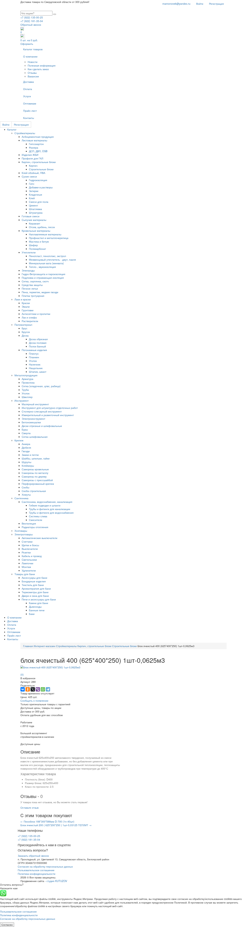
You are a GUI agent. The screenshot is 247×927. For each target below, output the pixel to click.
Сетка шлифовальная (35, 436)
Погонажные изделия (34, 350)
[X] (33, 689)
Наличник (34, 364)
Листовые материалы (34, 140)
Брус (24, 328)
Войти (199, 3)
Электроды (28, 270)
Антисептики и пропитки (36, 314)
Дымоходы (35, 606)
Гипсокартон (36, 144)
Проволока (28, 382)
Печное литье (30, 288)
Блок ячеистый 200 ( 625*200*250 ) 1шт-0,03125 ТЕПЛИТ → (55, 825)
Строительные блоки (41, 169)
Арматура (27, 379)
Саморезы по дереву (34, 476)
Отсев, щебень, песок (42, 227)
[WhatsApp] (43, 689)
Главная (28, 646)
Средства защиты (32, 285)
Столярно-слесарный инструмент (42, 411)
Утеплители (29, 252)
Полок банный (37, 346)
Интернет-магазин (44, 646)
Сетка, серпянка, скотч (35, 281)
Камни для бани (38, 603)
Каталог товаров (32, 49)
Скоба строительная (34, 491)
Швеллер (27, 397)
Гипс (31, 183)
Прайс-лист (30, 110)
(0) (22, 674)
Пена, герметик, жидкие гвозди (40, 292)
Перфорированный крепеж (38, 483)
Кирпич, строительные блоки (39, 162)
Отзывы (32, 72)
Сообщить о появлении (34, 700)
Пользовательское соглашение (36, 870)
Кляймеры (28, 465)
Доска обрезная (38, 339)
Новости (32, 62)
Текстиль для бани (33, 585)
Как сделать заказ (38, 69)
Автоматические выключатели (39, 538)
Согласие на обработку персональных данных (45, 866)
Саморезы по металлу (35, 473)
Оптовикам (29, 103)
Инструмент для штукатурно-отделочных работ (50, 408)
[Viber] (38, 689)
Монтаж (26, 567)
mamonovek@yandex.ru (176, 3)
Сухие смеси (29, 176)
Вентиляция (29, 523)
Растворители (30, 321)
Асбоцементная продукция (38, 136)
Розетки (26, 552)
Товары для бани (24, 574)
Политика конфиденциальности (36, 873)
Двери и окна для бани (35, 596)
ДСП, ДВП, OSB (38, 151)
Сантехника (21, 498)
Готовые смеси (30, 216)
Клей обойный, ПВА (33, 173)
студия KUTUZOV (56, 881)
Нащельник (35, 368)
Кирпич (33, 165)
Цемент (33, 205)
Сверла (26, 433)
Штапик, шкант (37, 371)
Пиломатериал (23, 324)
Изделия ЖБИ (30, 155)
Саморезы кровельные (35, 469)
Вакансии (33, 76)
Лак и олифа (29, 317)
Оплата (27, 89)
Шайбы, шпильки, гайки (36, 458)
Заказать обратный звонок (33, 855)
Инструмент (21, 400)
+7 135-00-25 (31, 17)
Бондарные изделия (34, 581)
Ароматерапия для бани (36, 588)
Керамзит (34, 223)
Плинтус (34, 353)
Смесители (35, 520)
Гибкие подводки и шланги (44, 505)
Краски (26, 303)
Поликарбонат (37, 249)
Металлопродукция (25, 375)
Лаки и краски (22, 299)
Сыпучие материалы (34, 220)
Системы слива (38, 516)
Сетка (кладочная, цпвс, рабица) (41, 386)
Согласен (7, 924)
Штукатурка (35, 212)
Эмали (26, 306)
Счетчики (27, 541)
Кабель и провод (32, 556)
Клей (32, 198)
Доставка (28, 82)
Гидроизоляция (38, 180)
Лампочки (27, 563)
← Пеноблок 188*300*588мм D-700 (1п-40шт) (47, 821)
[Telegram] (48, 689)
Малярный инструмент (35, 404)
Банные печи (36, 610)
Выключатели (30, 549)
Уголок (33, 361)
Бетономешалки (31, 422)
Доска (25, 335)
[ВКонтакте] (22, 689)
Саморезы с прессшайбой (37, 480)
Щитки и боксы (30, 545)
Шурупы (26, 462)
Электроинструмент (33, 418)
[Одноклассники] (27, 689)
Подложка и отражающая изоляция (43, 277)
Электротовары (23, 534)
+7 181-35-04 (31, 21)
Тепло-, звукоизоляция (42, 267)
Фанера (33, 147)
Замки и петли (30, 455)
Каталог (11, 129)
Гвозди (26, 451)
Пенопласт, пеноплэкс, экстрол (47, 256)
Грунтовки (27, 310)
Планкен (34, 357)
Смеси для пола (38, 202)
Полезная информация (42, 65)
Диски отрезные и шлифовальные (42, 426)
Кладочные (35, 194)
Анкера (26, 444)
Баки (32, 614)
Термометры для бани (35, 592)
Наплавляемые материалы (45, 234)
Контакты (28, 118)
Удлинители (29, 570)
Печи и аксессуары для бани (39, 599)
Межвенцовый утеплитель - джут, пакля (52, 259)
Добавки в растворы (41, 187)
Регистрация (216, 3)
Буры (25, 429)
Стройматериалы (24, 133)
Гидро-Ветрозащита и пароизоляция (43, 274)
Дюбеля (26, 447)
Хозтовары (20, 530)
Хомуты (26, 494)
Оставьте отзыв (29, 807)
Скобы (25, 487)
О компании (30, 56)
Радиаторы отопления (35, 527)
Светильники (29, 559)
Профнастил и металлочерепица (48, 238)
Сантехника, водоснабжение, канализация (47, 502)
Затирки (33, 191)
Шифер (33, 245)
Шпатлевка (35, 209)
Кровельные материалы (36, 230)
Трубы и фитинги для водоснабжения (51, 512)
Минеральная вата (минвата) (46, 263)
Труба (25, 389)
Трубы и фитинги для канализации (49, 509)
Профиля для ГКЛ (32, 158)
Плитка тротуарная (33, 295)
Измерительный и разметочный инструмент (48, 415)
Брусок (26, 332)
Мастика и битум (39, 241)
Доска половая (37, 342)
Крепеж (18, 440)
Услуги (27, 96)
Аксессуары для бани (34, 577)
